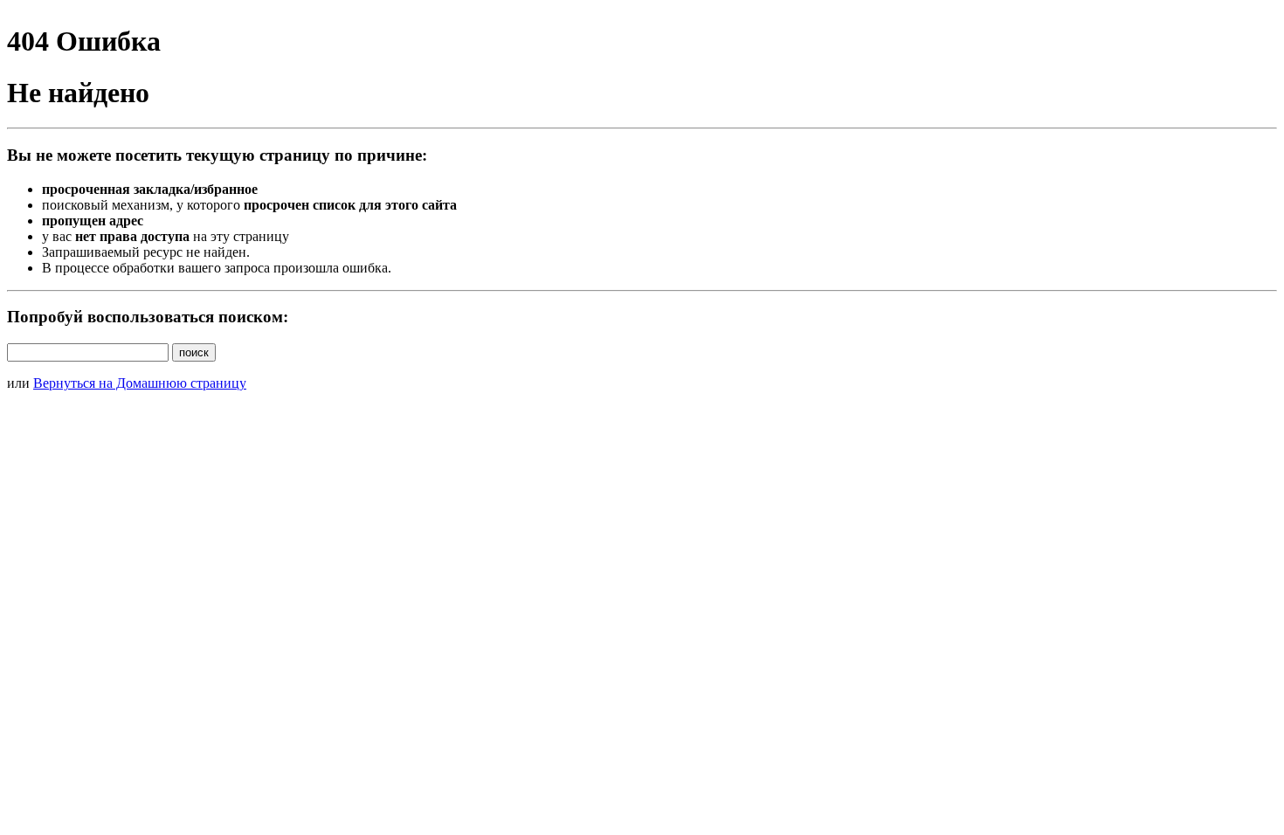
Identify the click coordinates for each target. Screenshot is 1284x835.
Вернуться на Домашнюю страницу (139, 383)
